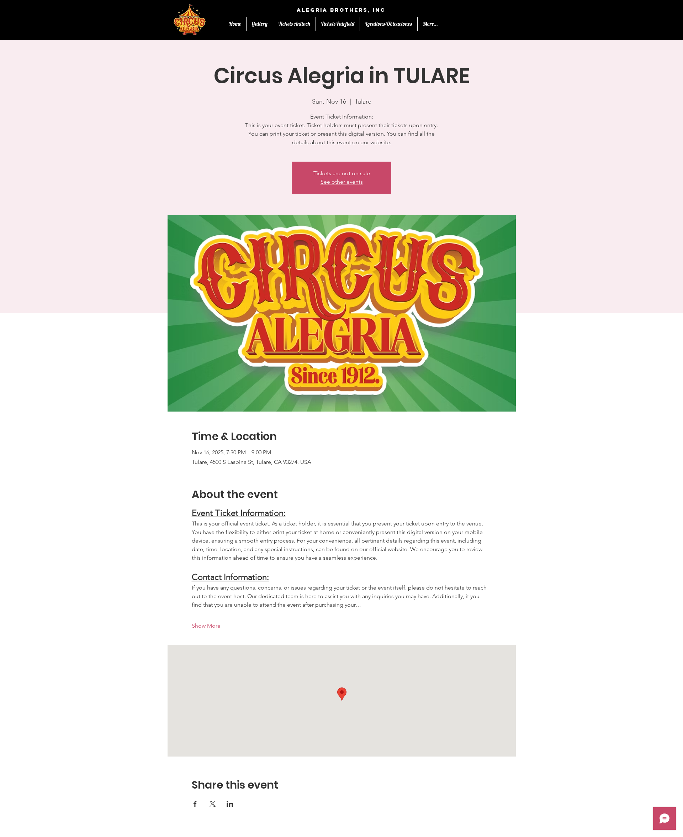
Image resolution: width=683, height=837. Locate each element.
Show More (206, 625)
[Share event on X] (212, 804)
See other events (342, 181)
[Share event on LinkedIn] (230, 804)
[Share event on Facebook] (195, 804)
